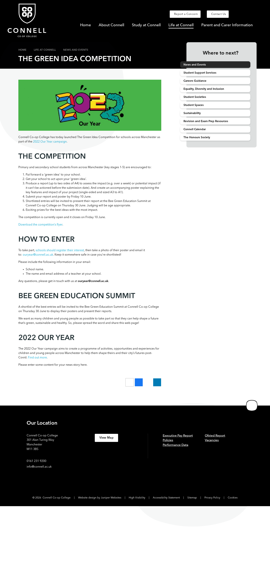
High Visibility (137, 497)
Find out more (37, 357)
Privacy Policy (212, 497)
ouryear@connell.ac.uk (38, 254)
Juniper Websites (111, 497)
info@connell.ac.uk (39, 466)
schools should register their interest (60, 250)
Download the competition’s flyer (40, 224)
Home (22, 50)
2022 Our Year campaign (50, 141)
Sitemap (192, 497)
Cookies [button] (232, 497)
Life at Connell (45, 50)
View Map (106, 437)
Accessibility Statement (166, 497)
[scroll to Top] (251, 405)
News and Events (75, 50)
